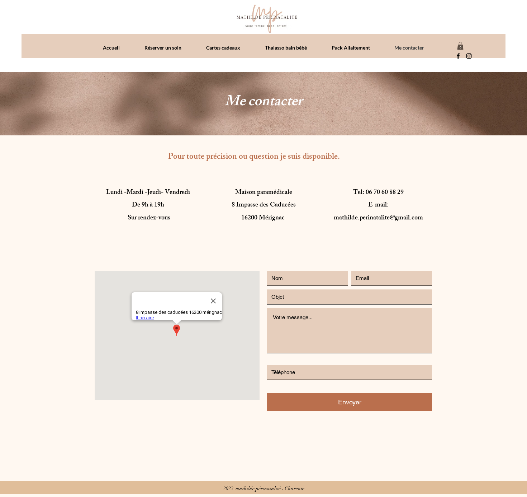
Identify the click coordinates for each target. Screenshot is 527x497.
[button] (460, 46)
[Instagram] (469, 56)
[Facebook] (458, 56)
